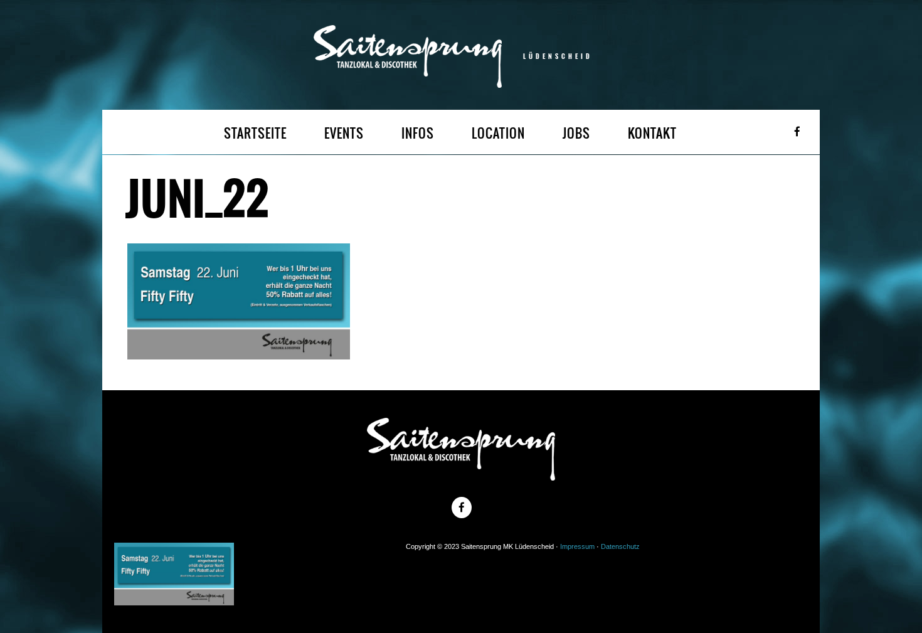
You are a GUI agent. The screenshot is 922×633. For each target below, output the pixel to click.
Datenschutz (620, 546)
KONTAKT (652, 133)
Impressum (577, 546)
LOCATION (498, 133)
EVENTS (344, 133)
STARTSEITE (255, 133)
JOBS (576, 133)
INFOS (417, 133)
